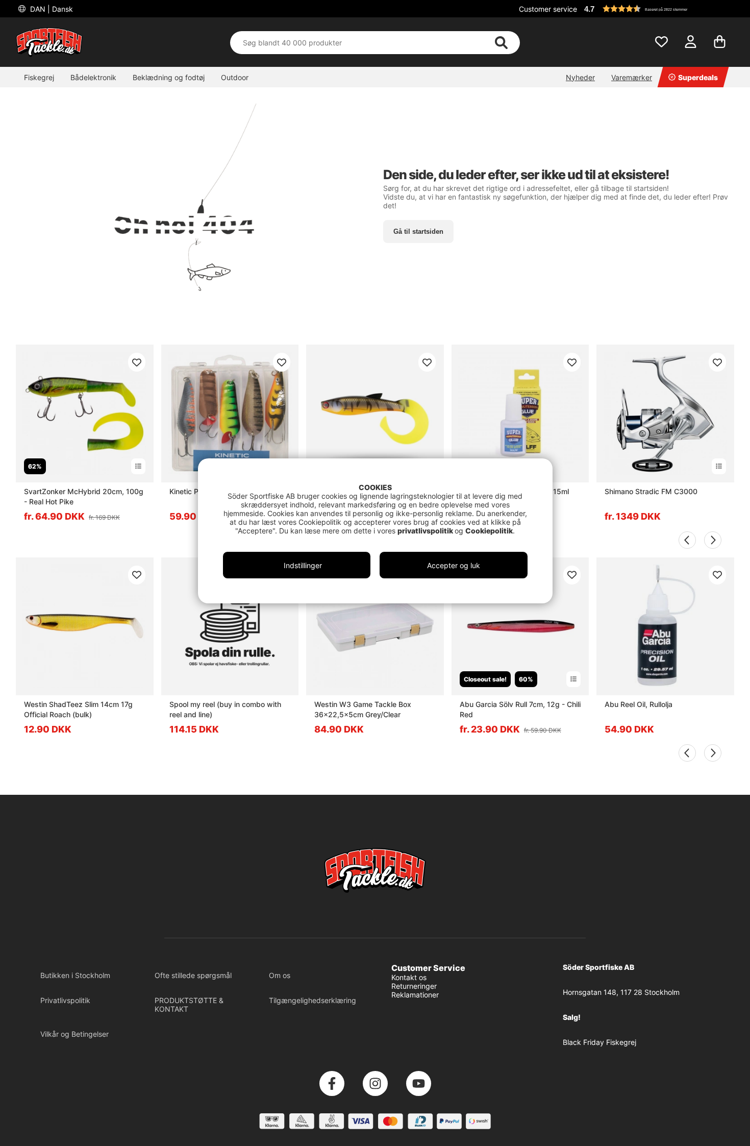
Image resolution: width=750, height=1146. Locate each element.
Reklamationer (415, 994)
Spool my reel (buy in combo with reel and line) (225, 709)
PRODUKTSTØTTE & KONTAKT (189, 1004)
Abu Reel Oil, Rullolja (638, 704)
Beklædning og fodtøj (169, 77)
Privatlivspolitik (65, 1000)
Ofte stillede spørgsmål (193, 975)
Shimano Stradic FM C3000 (651, 491)
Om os (279, 975)
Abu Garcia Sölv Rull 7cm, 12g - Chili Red (520, 709)
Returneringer (414, 986)
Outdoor (234, 77)
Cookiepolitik (489, 530)
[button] (657, 8)
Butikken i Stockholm (75, 975)
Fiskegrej (39, 77)
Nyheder (580, 77)
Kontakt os (409, 977)
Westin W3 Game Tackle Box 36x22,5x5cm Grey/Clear (362, 709)
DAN (50, 9)
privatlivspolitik (426, 530)
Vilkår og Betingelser (74, 1034)
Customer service (548, 9)
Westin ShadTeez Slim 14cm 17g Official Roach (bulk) (78, 709)
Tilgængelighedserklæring (312, 1000)
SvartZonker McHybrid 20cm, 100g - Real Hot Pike (83, 496)
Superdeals (698, 77)
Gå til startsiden (418, 231)
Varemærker (631, 77)
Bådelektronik (93, 77)
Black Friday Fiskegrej (599, 1042)
